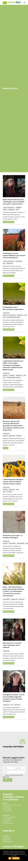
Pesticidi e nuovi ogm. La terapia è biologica (12, 536)
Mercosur (18, 435)
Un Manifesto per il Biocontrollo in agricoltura (13, 308)
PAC (12, 704)
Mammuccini (12, 209)
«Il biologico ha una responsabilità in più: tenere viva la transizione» (14, 255)
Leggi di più (16, 858)
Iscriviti (7, 780)
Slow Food (9, 491)
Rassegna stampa (9, 222)
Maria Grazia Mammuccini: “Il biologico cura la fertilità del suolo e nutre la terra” (13, 201)
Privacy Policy (6, 776)
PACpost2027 (17, 704)
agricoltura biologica (8, 207)
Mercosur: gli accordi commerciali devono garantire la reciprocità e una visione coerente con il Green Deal (13, 425)
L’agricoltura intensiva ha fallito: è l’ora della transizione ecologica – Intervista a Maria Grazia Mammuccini (13, 365)
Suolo (17, 209)
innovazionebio (20, 543)
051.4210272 (8, 807)
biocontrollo (12, 315)
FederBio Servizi (7, 837)
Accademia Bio (6, 835)
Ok (10, 858)
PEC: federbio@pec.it (8, 823)
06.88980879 (8, 819)
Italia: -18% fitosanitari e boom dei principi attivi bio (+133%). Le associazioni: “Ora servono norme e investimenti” (13, 591)
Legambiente (12, 375)
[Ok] (26, 855)
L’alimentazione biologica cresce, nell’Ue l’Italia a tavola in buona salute (13, 481)
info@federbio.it (7, 821)
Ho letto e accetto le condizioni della (14, 775)
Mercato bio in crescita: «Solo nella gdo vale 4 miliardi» (12, 645)
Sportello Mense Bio (8, 841)
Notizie (6, 448)
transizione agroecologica (13, 317)
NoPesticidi (21, 599)
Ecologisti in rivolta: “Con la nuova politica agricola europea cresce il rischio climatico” (13, 698)
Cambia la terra (6, 839)
